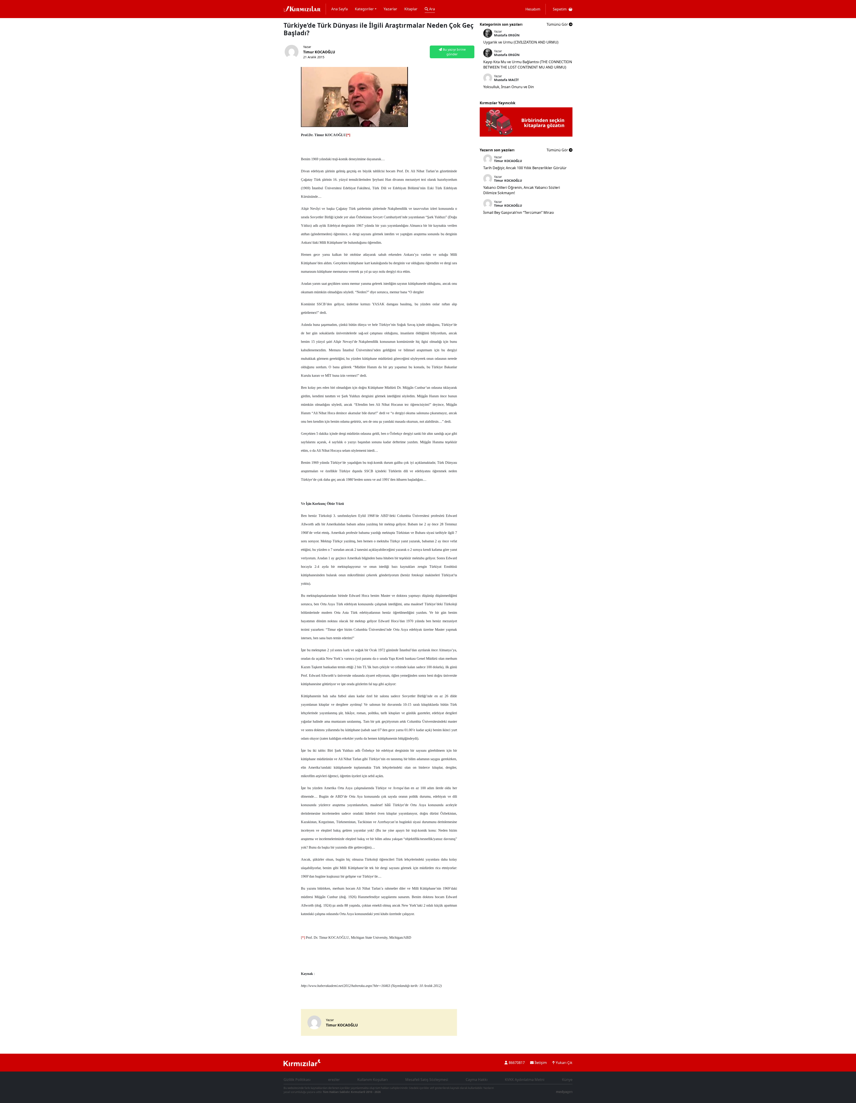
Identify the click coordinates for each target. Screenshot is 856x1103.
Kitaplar (411, 8)
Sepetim (560, 9)
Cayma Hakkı (477, 1079)
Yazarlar (390, 8)
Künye (567, 1079)
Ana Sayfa (339, 8)
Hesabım (532, 9)
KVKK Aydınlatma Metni (524, 1079)
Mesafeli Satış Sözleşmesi (426, 1079)
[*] (303, 937)
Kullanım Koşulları (372, 1079)
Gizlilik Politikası (297, 1079)
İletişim (540, 1062)
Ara (431, 8)
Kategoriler (364, 8)
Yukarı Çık (563, 1062)
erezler (334, 1079)
